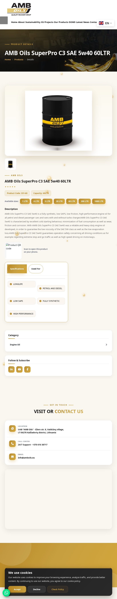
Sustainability (33, 22)
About (21, 22)
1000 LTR (98, 201)
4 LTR (36, 201)
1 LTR (25, 201)
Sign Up (93, 565)
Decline (36, 589)
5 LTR (47, 201)
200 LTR (84, 201)
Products (18, 59)
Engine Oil (15, 344)
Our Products (61, 22)
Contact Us (96, 22)
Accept (17, 589)
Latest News (82, 22)
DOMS (72, 22)
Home (14, 22)
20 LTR (59, 201)
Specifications (17, 268)
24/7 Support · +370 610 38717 (32, 444)
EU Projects (47, 22)
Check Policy (58, 589)
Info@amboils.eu (26, 457)
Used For (35, 268)
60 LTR (71, 201)
